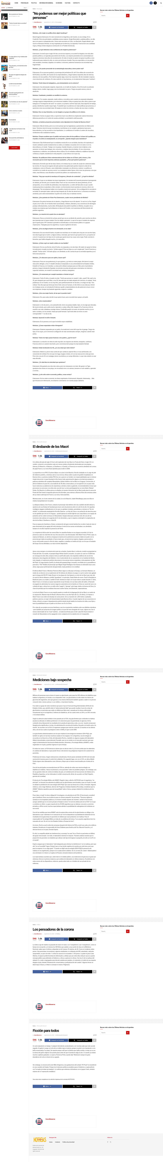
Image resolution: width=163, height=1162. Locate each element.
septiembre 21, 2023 (49, 22)
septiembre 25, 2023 (49, 934)
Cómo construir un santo (15, 110)
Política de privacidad (68, 1142)
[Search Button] (161, 3)
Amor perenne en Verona (15, 14)
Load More (14, 147)
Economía (59, 3)
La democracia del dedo (15, 83)
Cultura (67, 3)
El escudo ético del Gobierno (16, 137)
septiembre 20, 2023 (49, 451)
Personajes (24, 3)
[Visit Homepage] (5, 3)
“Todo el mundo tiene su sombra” (18, 23)
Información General (46, 3)
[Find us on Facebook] (151, 3)
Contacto (76, 3)
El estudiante (12, 119)
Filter (25, 7)
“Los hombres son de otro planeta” (18, 101)
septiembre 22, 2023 (49, 684)
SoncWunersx (38, 22)
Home (16, 3)
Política (34, 3)
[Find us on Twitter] (155, 3)
